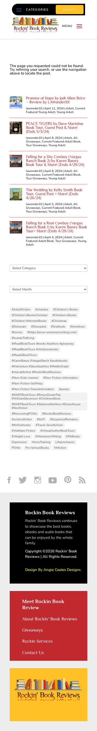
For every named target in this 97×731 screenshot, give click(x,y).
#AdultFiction (21, 309)
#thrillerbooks (21, 425)
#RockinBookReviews (56, 414)
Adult (70, 108)
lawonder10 (34, 108)
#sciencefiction (22, 419)
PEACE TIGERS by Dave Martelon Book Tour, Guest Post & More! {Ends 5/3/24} (54, 127)
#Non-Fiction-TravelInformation (33, 389)
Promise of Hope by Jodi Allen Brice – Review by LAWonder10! (55, 100)
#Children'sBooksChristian (30, 315)
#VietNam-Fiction (23, 431)
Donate (69, 9)
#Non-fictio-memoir (25, 378)
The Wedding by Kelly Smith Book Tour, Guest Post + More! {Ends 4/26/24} (54, 194)
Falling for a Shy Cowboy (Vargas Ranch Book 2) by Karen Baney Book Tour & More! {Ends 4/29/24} (55, 161)
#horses (17, 332)
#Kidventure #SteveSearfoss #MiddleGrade (40, 366)
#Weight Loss (21, 436)
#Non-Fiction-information (60, 378)
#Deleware (19, 327)
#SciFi (41, 419)
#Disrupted (38, 327)
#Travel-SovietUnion (49, 425)
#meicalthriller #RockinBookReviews (36, 372)
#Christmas (59, 321)
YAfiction (60, 448)
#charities (41, 309)
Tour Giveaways (36, 145)
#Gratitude (58, 327)
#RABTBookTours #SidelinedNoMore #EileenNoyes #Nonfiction (46, 406)
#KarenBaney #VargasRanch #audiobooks (39, 361)
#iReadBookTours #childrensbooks (35, 349)
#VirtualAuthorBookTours (57, 431)
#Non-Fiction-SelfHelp (27, 383)
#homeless (77, 327)
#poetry (64, 389)
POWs (16, 448)
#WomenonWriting (48, 436)
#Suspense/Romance (64, 419)
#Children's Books (65, 309)
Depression (19, 442)
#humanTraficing (23, 338)
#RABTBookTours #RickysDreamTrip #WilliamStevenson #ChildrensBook (36, 397)
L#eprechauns (64, 442)
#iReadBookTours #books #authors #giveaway (43, 344)
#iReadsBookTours (24, 355)
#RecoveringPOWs (24, 414)
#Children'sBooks (64, 315)
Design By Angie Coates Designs (53, 569)
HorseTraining (41, 442)
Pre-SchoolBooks (37, 448)
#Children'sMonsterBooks (29, 321)
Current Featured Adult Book (61, 141)
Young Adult (65, 112)
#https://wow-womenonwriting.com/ (51, 332)
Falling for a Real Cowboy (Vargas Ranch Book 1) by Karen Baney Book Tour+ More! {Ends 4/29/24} (56, 227)
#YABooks (73, 436)
